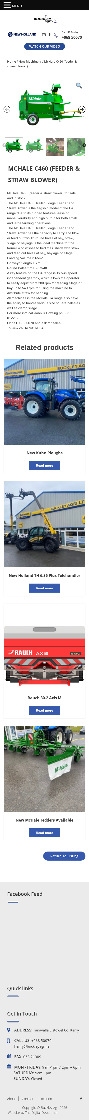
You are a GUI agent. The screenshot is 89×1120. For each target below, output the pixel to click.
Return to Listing (64, 856)
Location (45, 1098)
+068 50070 (72, 37)
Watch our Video (44, 46)
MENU (17, 6)
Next (84, 145)
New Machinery (30, 61)
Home (11, 61)
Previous (4, 145)
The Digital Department (42, 1112)
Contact (27, 1098)
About (11, 1098)
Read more (44, 465)
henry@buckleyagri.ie (31, 1046)
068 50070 (42, 1040)
